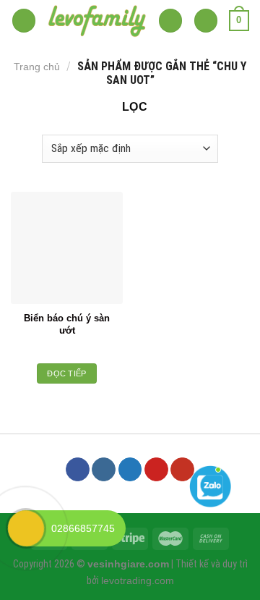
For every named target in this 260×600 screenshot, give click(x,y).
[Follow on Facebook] (78, 469)
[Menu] (23, 21)
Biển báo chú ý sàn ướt (67, 324)
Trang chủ (37, 66)
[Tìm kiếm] (170, 21)
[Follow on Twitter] (130, 469)
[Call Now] (26, 528)
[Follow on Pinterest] (156, 469)
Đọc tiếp (67, 373)
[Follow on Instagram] (104, 469)
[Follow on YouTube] (182, 469)
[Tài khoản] (205, 21)
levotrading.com (137, 580)
